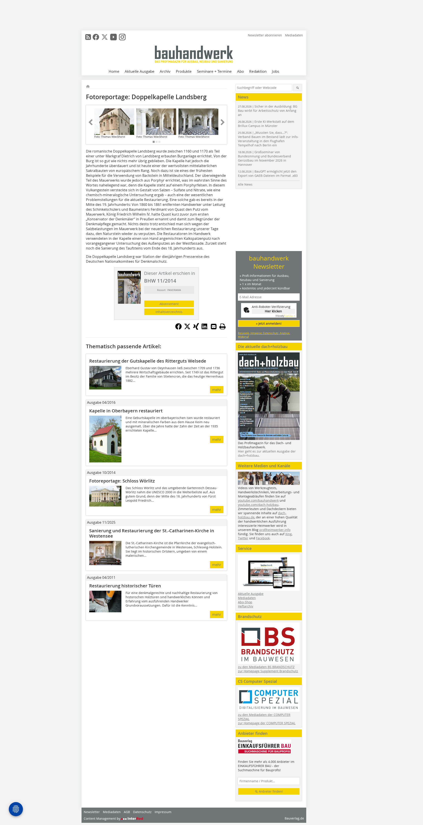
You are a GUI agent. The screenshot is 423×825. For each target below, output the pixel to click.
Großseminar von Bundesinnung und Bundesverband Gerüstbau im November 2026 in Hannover (264, 158)
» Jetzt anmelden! (269, 323)
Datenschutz (142, 812)
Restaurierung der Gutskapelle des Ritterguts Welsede (147, 361)
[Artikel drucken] (222, 326)
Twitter (243, 538)
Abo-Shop (245, 602)
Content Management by (102, 818)
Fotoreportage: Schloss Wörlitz (122, 481)
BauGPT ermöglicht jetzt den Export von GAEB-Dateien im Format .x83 (268, 173)
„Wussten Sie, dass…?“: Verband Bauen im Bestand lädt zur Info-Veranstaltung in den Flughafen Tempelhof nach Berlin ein (268, 138)
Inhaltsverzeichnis (169, 312)
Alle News (245, 184)
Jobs (275, 71)
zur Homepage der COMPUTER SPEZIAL (266, 723)
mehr (216, 389)
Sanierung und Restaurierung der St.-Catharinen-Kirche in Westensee (151, 533)
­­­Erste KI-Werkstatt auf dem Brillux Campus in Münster (266, 123)
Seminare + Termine (214, 71)
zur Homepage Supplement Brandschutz (268, 671)
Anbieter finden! (270, 791)
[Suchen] (297, 87)
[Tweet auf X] (187, 328)
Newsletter (92, 812)
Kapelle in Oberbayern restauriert (126, 411)
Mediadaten (294, 35)
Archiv (165, 71)
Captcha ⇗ (285, 316)
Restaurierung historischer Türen (125, 586)
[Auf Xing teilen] (196, 328)
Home (114, 71)
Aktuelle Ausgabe (139, 71)
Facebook (263, 538)
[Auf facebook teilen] (178, 328)
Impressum (163, 812)
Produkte (184, 71)
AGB (127, 812)
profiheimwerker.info (274, 530)
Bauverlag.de (294, 818)
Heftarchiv (245, 606)
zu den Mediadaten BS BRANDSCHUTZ (266, 667)
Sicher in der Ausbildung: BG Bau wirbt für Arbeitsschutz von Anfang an (267, 110)
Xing (288, 534)
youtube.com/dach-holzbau (258, 505)
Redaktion (258, 71)
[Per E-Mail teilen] (213, 326)
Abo (240, 71)
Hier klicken (273, 311)
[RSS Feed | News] (88, 37)
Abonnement (169, 304)
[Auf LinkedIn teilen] (204, 328)
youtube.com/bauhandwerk (258, 500)
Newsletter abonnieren (265, 35)
